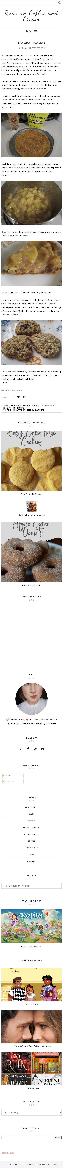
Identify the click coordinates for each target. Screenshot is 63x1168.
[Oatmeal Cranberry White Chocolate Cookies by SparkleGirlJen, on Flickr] (31, 364)
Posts (8, 775)
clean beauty (31, 834)
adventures (31, 807)
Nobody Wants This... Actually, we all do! (32, 1046)
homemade (18, 408)
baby (31, 814)
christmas (37, 406)
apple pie (16, 406)
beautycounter (31, 827)
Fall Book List (32, 1088)
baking (26, 406)
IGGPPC (9, 59)
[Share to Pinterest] (24, 397)
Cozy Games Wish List (31, 946)
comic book (31, 848)
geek (31, 854)
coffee (31, 841)
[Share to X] (18, 397)
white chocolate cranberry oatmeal (23, 410)
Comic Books (32, 1004)
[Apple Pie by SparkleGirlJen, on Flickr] (31, 156)
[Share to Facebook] (13, 397)
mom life (31, 861)
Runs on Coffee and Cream (31, 16)
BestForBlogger (52, 1164)
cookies (49, 406)
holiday (7, 408)
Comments (10, 781)
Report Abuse (7, 1152)
